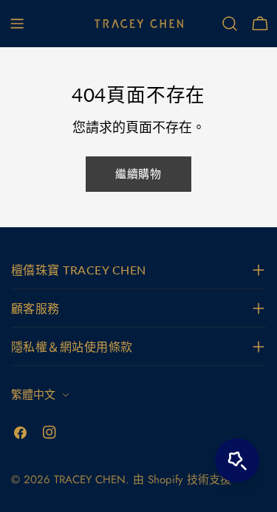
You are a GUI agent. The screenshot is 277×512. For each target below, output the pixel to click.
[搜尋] (229, 23)
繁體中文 (33, 395)
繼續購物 (138, 174)
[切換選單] (17, 23)
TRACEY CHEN (90, 479)
